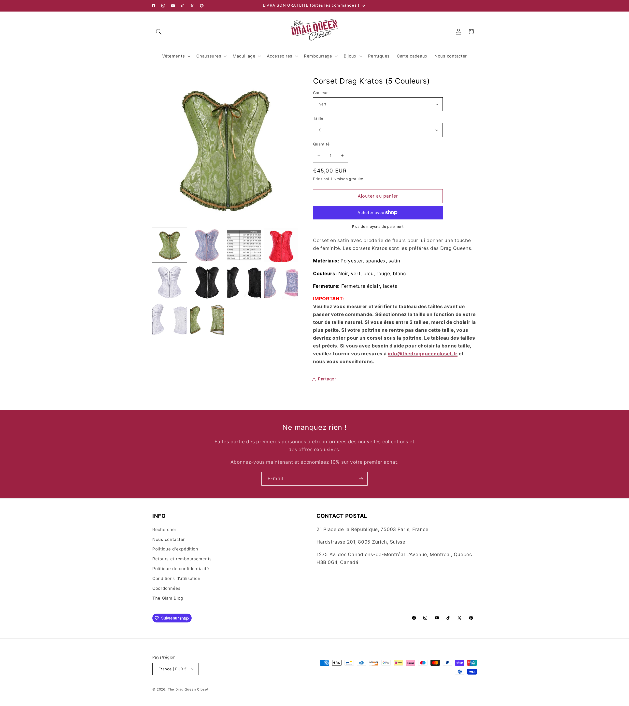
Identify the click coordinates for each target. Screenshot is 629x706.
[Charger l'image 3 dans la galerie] (244, 245)
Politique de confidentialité (180, 568)
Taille (318, 118)
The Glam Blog (167, 598)
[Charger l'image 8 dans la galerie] (281, 282)
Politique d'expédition (175, 549)
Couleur (320, 92)
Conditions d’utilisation (176, 578)
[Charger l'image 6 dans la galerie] (207, 282)
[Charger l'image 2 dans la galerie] (207, 245)
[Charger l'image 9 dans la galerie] (169, 320)
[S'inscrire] (360, 479)
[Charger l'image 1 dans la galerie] (169, 245)
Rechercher (164, 529)
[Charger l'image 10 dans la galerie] (207, 320)
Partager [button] (327, 378)
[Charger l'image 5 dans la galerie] (169, 282)
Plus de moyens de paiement (378, 226)
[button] (158, 31)
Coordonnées (166, 588)
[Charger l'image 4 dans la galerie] (281, 245)
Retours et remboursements (182, 558)
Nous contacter (168, 539)
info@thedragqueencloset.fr (422, 354)
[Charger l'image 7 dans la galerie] (244, 282)
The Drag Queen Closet (188, 689)
